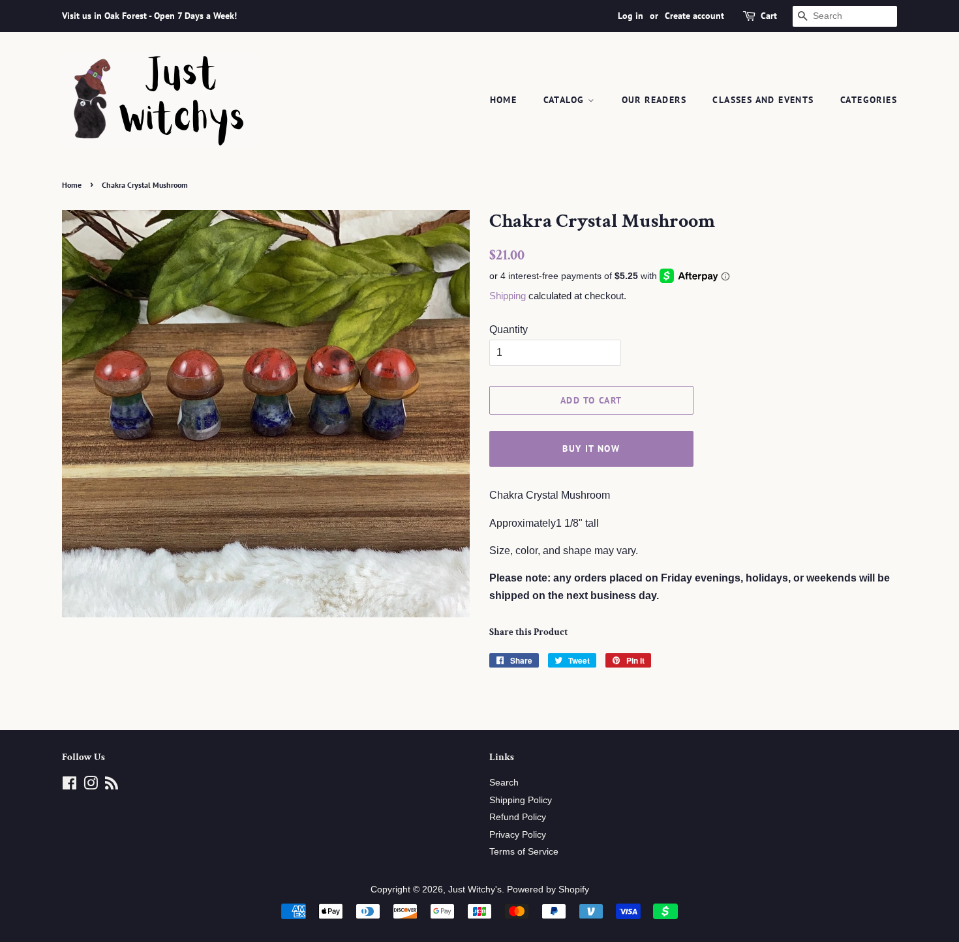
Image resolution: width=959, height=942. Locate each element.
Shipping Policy (520, 800)
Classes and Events (763, 100)
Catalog (565, 100)
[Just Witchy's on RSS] (111, 786)
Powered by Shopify (548, 889)
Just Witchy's (475, 889)
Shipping (507, 295)
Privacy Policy (517, 835)
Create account (694, 16)
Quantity (508, 329)
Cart (769, 16)
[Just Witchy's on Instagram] (91, 786)
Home (503, 100)
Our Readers (654, 100)
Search (504, 782)
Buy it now (591, 448)
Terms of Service (523, 852)
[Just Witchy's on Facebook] (69, 786)
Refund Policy (517, 817)
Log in (630, 16)
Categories (868, 100)
